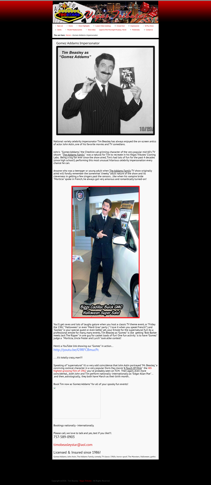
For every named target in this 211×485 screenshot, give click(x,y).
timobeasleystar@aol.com (73, 445)
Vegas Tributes (85, 481)
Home (68, 35)
